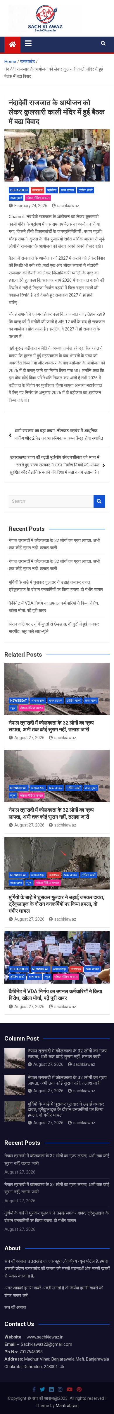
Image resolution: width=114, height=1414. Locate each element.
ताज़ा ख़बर (91, 700)
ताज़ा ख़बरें (16, 198)
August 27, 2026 (29, 737)
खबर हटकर (67, 190)
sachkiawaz (68, 205)
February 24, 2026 (30, 205)
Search (99, 501)
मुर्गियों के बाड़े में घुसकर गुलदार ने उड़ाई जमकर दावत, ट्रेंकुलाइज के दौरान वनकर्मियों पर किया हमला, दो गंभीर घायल (56, 904)
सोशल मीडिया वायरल (37, 198)
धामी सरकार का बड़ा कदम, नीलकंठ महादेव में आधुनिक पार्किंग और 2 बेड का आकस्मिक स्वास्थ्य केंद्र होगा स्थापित (59, 434)
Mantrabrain (67, 1405)
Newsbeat (18, 700)
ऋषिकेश (51, 190)
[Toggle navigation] (28, 43)
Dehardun (19, 190)
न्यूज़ (12, 708)
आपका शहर (37, 700)
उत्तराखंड (37, 190)
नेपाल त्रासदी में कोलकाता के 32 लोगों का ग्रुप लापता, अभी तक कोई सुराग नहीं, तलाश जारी (67, 1053)
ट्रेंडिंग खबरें (86, 190)
